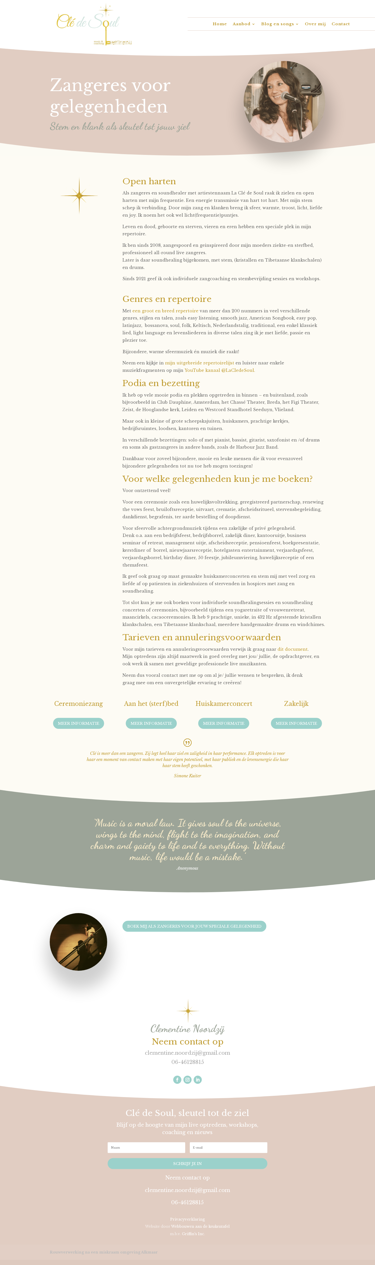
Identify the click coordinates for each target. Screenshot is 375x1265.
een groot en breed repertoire (165, 310)
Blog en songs (277, 24)
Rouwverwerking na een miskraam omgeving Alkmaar (104, 1252)
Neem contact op (187, 1042)
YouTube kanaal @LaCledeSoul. (220, 370)
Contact (341, 24)
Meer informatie (78, 723)
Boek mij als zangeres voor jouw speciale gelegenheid (194, 926)
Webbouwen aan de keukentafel (200, 1226)
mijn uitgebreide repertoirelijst (199, 362)
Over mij (315, 24)
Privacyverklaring (187, 1219)
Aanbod (242, 24)
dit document (293, 649)
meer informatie (296, 723)
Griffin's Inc (193, 1234)
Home (220, 24)
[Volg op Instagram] (187, 1080)
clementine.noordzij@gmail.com (187, 1053)
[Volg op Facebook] (177, 1080)
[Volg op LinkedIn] (198, 1080)
